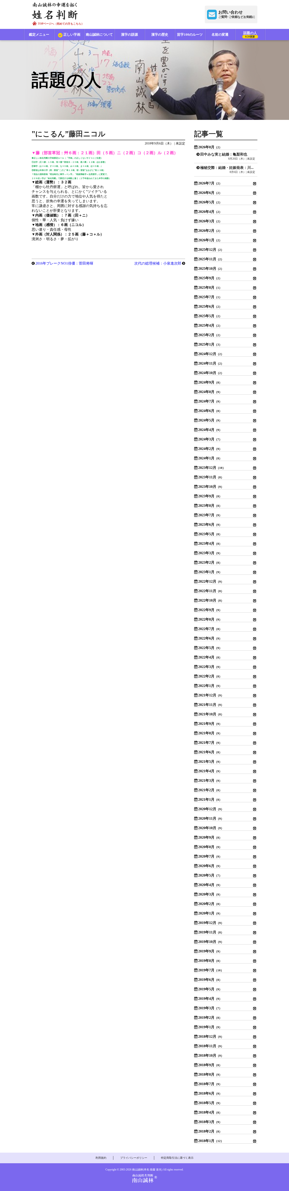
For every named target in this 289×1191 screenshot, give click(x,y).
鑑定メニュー (39, 34)
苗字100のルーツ (190, 34)
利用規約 (101, 1157)
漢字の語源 (129, 34)
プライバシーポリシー (133, 1157)
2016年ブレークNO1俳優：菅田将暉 (64, 263)
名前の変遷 (220, 34)
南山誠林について (99, 34)
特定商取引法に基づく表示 (177, 1157)
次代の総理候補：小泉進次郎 (157, 263)
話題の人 (250, 34)
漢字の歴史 (159, 34)
